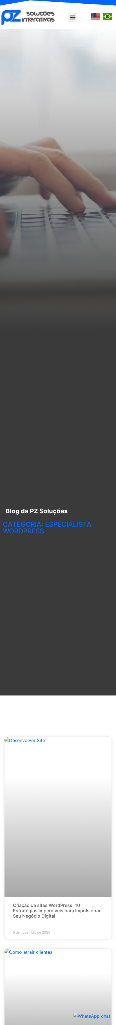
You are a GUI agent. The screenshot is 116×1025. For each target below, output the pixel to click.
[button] (72, 17)
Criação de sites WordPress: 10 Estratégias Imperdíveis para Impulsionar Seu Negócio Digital (57, 910)
